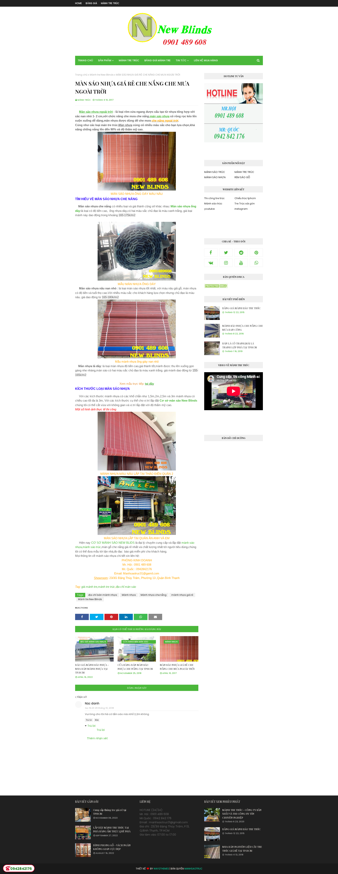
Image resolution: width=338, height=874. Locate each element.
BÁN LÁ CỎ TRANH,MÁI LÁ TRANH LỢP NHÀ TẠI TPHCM (239, 345)
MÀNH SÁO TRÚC (214, 172)
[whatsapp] (256, 263)
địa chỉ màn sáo (126, 586)
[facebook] (211, 252)
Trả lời (89, 720)
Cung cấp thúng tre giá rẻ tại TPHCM (109, 811)
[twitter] (226, 252)
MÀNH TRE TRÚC (110, 3)
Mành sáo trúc (213, 203)
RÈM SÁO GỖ (242, 177)
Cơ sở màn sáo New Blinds (178, 400)
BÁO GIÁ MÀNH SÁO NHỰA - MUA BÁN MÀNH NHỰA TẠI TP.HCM (92, 668)
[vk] (211, 263)
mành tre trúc (106, 586)
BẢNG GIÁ (91, 3)
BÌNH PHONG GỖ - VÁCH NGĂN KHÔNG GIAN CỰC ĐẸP (112, 847)
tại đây (149, 383)
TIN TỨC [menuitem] (181, 60)
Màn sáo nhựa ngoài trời (96, 111)
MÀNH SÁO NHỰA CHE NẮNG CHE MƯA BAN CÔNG (242, 327)
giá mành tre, (89, 586)
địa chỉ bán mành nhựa (102, 595)
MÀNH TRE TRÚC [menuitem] (129, 60)
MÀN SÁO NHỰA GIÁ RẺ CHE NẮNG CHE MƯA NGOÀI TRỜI (177, 666)
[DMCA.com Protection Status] (216, 287)
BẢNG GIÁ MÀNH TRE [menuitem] (157, 60)
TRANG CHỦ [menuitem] (85, 60)
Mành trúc (84, 99)
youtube (209, 209)
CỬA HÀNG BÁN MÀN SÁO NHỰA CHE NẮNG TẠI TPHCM (135, 666)
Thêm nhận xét (97, 738)
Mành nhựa (129, 595)
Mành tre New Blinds (102, 74)
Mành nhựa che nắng (153, 595)
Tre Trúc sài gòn (245, 203)
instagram (241, 209)
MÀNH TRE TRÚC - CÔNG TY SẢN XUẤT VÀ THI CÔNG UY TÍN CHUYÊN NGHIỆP (242, 813)
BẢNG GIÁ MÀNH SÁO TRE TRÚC (241, 308)
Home (78, 3)
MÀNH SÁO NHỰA (215, 177)
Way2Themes (161, 868)
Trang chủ (81, 74)
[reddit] (241, 252)
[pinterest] (256, 252)
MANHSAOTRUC (193, 868)
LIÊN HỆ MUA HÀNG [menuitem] (206, 60)
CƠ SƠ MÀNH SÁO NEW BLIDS (113, 542)
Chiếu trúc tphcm (245, 198)
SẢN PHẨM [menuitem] (104, 60)
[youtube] (241, 263)
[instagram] (226, 263)
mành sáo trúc (92, 547)
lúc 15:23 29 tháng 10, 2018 (99, 708)
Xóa (97, 720)
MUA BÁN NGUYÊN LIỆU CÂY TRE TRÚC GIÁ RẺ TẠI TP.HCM (242, 848)
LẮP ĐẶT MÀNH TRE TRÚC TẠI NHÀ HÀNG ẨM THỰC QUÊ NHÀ (111, 829)
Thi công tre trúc (214, 198)
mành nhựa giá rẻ (182, 595)
